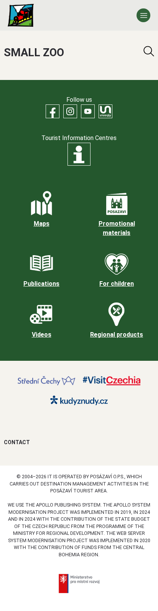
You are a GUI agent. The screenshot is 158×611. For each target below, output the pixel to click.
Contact (17, 442)
